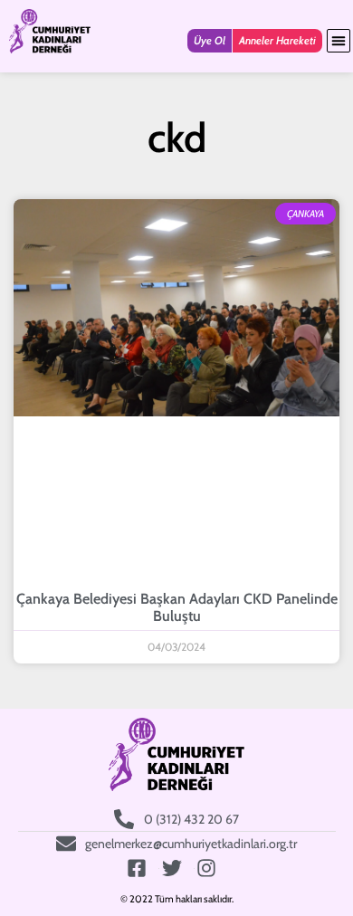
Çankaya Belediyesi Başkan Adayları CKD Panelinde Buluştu (177, 607)
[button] (338, 40)
